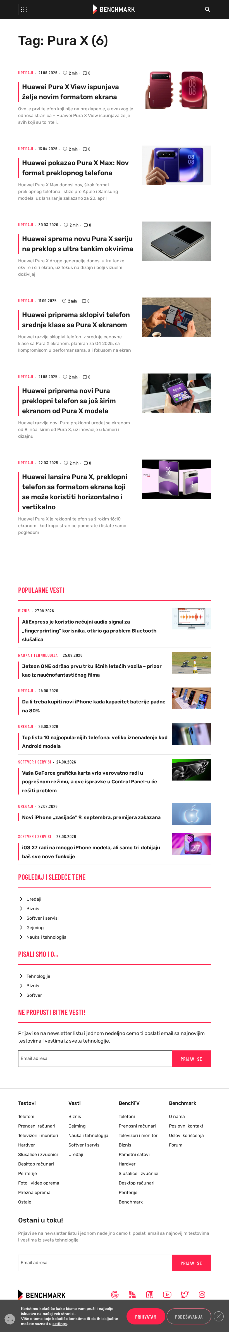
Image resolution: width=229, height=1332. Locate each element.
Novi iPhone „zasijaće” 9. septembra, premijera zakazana (91, 817)
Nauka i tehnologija (38, 655)
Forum (175, 1145)
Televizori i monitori (38, 1135)
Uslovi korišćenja (186, 1135)
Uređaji (26, 72)
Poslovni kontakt (186, 1126)
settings (60, 1323)
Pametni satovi (134, 1154)
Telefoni (26, 1116)
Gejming (35, 927)
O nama (177, 1116)
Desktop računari (36, 1164)
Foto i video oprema (38, 1183)
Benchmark (131, 1202)
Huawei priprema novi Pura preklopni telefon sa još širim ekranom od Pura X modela (69, 401)
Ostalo (24, 1202)
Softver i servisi (34, 761)
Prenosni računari (36, 1126)
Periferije (27, 1173)
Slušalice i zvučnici (38, 1154)
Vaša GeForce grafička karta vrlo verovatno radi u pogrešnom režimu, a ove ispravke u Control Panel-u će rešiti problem (89, 781)
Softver (34, 995)
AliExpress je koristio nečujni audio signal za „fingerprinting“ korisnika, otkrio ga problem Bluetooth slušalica (89, 630)
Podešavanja (189, 1317)
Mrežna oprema (34, 1192)
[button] (23, 9)
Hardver (26, 1145)
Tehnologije (38, 976)
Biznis (24, 610)
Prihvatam (146, 1317)
